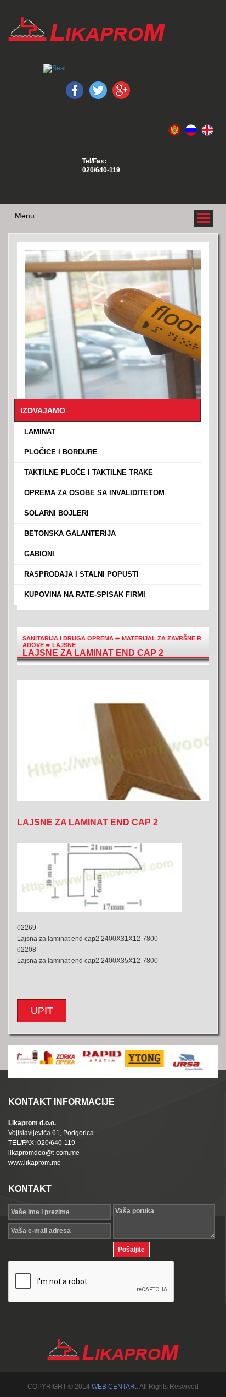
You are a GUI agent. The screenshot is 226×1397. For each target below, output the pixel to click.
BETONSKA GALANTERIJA (68, 533)
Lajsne (64, 645)
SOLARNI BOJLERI (54, 513)
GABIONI (37, 554)
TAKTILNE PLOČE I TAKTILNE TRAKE (86, 472)
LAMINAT (37, 432)
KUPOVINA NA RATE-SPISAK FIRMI (82, 594)
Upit (42, 1010)
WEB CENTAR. (114, 1386)
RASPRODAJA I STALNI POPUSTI (79, 574)
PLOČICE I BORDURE (59, 452)
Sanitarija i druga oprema (68, 638)
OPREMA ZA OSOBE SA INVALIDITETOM (92, 493)
